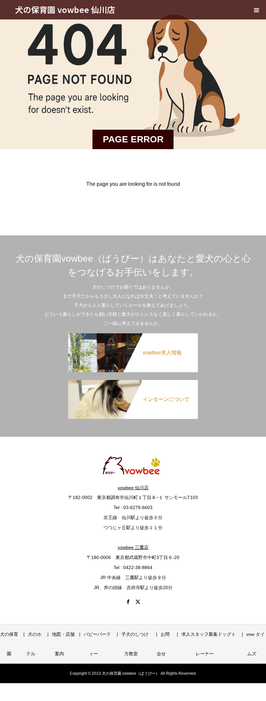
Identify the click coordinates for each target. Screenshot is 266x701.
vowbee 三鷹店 (133, 547)
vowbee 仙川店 (133, 487)
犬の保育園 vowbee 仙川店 (65, 9)
